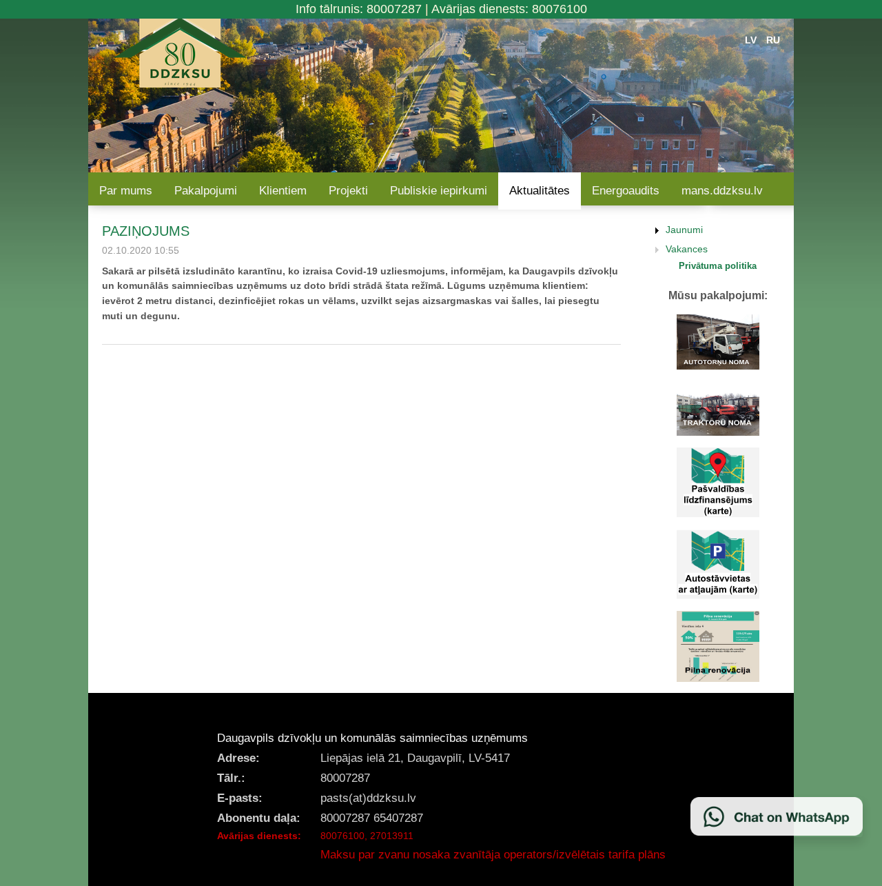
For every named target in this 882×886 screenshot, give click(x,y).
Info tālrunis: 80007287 (359, 9)
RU (773, 40)
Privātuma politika (718, 266)
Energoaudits (625, 190)
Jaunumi (684, 229)
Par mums (125, 190)
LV (751, 40)
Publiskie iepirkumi (438, 190)
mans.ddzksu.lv (722, 190)
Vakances (687, 248)
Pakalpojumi (205, 190)
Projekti (348, 190)
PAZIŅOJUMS (145, 231)
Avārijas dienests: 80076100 (509, 9)
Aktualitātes (539, 190)
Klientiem (283, 190)
